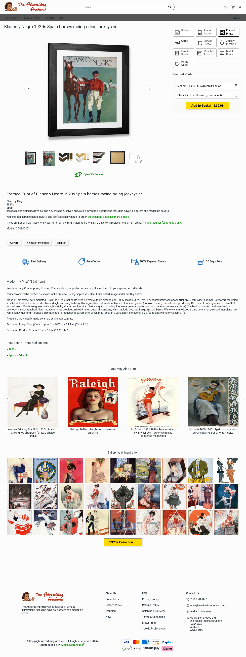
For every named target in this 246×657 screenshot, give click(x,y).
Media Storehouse (72, 644)
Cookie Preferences (154, 628)
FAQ (144, 593)
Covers (14, 242)
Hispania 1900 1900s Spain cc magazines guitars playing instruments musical (213, 431)
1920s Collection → (123, 542)
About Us (111, 593)
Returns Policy (150, 605)
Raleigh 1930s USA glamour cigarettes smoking (92, 431)
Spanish (61, 242)
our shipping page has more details (108, 216)
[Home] (25, 10)
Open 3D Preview (93, 174)
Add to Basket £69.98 (207, 106)
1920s (12, 349)
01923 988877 (198, 599)
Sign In (236, 17)
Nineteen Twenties (38, 242)
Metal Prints (149, 622)
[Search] (170, 7)
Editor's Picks (31, 17)
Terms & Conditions (153, 616)
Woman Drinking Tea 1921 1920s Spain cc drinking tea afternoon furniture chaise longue (32, 432)
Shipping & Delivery (153, 611)
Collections (12, 17)
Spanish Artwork (18, 355)
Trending (49, 17)
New (61, 17)
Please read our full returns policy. (162, 222)
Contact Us (192, 593)
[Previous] (27, 89)
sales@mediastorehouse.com (207, 605)
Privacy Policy (150, 599)
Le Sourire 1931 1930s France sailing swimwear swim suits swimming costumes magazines (153, 432)
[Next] (150, 89)
